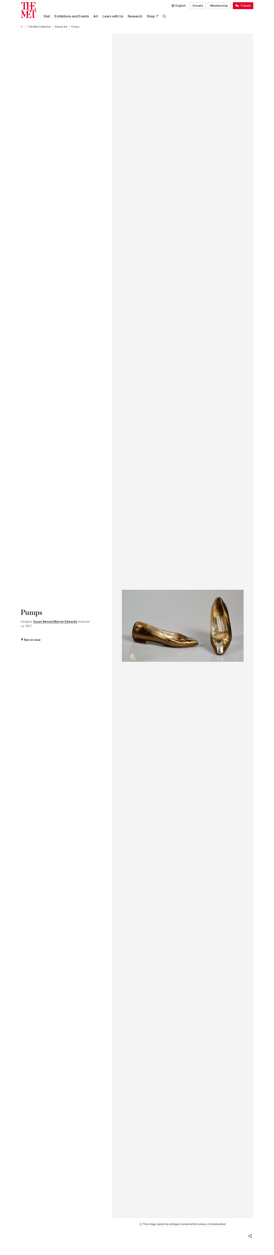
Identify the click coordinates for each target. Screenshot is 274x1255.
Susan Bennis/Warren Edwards (55, 621)
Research (135, 16)
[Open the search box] (164, 16)
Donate (198, 5)
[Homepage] (28, 10)
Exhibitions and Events (72, 16)
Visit (46, 16)
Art (95, 16)
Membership (219, 5)
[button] (250, 1236)
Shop (151, 16)
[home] (22, 27)
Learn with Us (113, 16)
